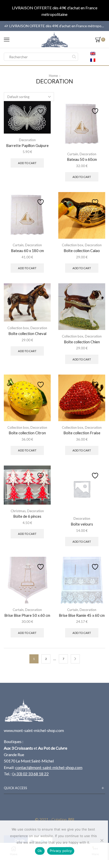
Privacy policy (61, 851)
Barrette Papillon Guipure (27, 145)
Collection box (72, 245)
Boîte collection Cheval (27, 333)
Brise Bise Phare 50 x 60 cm (27, 615)
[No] (101, 840)
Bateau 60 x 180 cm (27, 250)
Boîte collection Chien (82, 342)
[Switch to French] (93, 60)
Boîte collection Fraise (81, 433)
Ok (40, 851)
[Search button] (74, 56)
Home (53, 76)
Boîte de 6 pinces (27, 516)
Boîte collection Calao (82, 250)
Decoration (27, 140)
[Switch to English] (93, 53)
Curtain (72, 154)
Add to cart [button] (27, 163)
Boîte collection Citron (27, 433)
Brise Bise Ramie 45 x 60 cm (82, 615)
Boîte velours (82, 524)
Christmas (18, 511)
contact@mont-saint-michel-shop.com (48, 767)
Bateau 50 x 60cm (82, 159)
